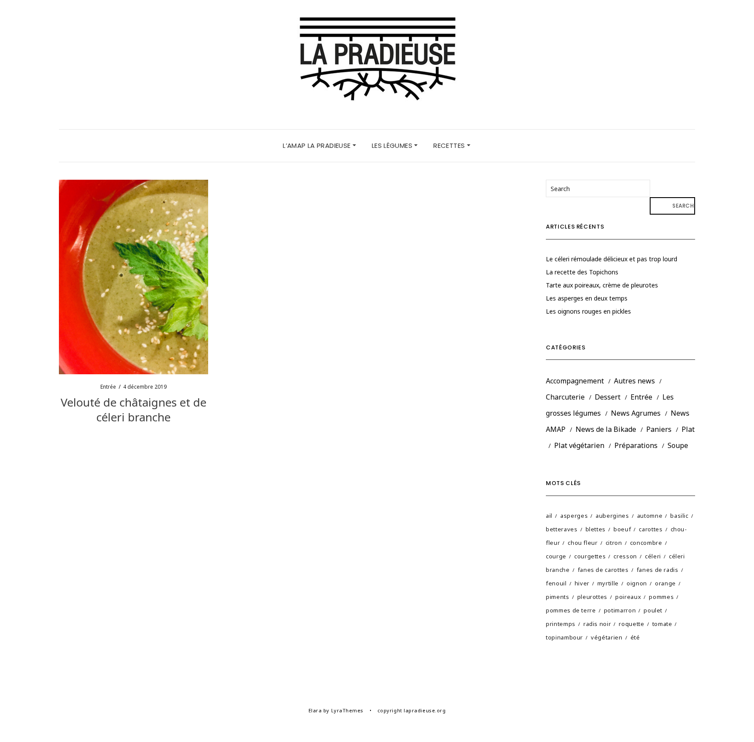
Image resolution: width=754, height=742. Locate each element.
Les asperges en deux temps (586, 298)
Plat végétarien (579, 445)
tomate (662, 624)
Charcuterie (565, 397)
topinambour (564, 637)
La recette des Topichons (582, 272)
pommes (661, 597)
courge (556, 556)
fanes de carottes (603, 570)
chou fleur (583, 543)
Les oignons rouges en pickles (588, 311)
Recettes (449, 145)
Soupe (678, 445)
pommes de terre (571, 610)
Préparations (636, 445)
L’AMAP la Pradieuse (318, 145)
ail (549, 516)
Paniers (659, 429)
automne (650, 516)
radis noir (597, 624)
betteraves (562, 529)
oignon (637, 583)
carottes (650, 529)
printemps (561, 624)
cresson (625, 556)
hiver (582, 583)
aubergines (612, 516)
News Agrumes (636, 413)
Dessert (607, 397)
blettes (596, 529)
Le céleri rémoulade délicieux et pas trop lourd (611, 259)
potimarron (620, 610)
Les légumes (393, 145)
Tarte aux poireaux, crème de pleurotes (602, 285)
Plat (688, 429)
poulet (653, 610)
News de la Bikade (606, 429)
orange (665, 583)
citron (614, 543)
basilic (679, 516)
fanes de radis (658, 570)
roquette (631, 624)
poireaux (628, 597)
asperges (574, 516)
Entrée (108, 386)
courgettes (590, 556)
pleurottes (592, 597)
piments (557, 597)
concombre (646, 543)
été (635, 637)
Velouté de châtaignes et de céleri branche (133, 409)
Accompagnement (575, 381)
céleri (653, 556)
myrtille (608, 583)
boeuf (622, 529)
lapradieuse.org (425, 710)
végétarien (607, 637)
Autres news (634, 381)
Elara (315, 710)
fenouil (556, 583)
